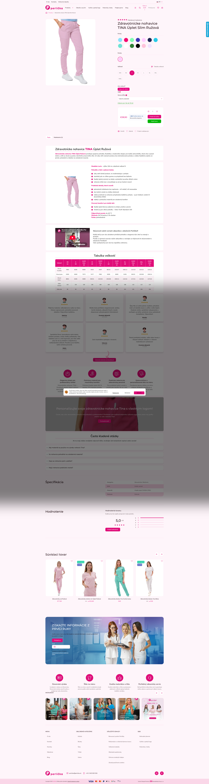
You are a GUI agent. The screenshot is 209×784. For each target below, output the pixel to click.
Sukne (80, 757)
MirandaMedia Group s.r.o (158, 781)
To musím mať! (104, 421)
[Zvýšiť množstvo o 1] (157, 111)
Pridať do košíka (154, 117)
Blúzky (80, 742)
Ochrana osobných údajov (116, 757)
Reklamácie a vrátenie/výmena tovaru (120, 742)
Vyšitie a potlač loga (145, 742)
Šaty (79, 747)
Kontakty (53, 2)
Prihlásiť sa (57, 640)
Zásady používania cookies (116, 763)
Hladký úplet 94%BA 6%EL (143, 490)
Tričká (79, 752)
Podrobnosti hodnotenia (135, 20)
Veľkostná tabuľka (63, 2)
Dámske (137, 494)
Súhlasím (139, 393)
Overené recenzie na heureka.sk (104, 360)
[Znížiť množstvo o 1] (148, 111)
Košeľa (80, 736)
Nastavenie (116, 393)
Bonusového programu (136, 118)
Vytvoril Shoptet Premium (143, 781)
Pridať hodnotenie (112, 529)
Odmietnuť (127, 393)
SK (159, 2)
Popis (48, 137)
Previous (157, 554)
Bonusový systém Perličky (116, 736)
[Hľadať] (140, 8)
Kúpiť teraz (154, 121)
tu (85, 393)
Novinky (49, 747)
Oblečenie (50, 752)
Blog (48, 757)
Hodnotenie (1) (58, 137)
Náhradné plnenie (144, 736)
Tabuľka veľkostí (159, 67)
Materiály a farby (144, 747)
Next (162, 554)
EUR (144, 8)
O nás (48, 2)
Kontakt (49, 742)
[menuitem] (69, 8)
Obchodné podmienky (115, 752)
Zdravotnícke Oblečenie (141, 482)
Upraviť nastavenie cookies (73, 781)
